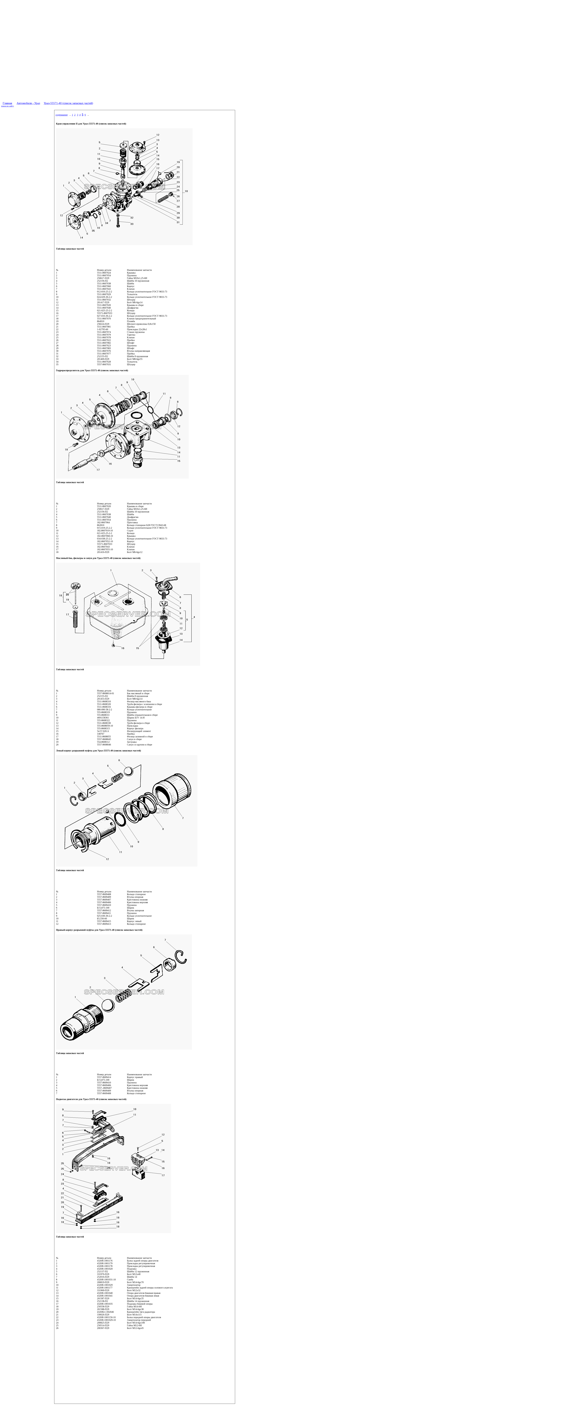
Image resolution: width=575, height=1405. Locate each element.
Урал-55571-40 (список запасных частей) (68, 103)
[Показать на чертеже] (95, 272)
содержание (62, 115)
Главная (7, 103)
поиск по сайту (7, 106)
